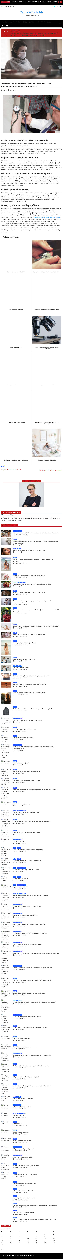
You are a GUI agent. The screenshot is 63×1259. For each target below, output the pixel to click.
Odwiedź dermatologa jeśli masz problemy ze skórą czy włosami (32, 967)
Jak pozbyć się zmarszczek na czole (23, 1212)
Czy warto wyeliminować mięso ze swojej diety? (27, 720)
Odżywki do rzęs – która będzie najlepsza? (26, 1077)
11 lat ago (18, 1150)
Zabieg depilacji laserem (20, 878)
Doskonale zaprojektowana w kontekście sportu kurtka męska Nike (33, 709)
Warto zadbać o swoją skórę (21, 763)
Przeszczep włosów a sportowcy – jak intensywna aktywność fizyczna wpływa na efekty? (34, 601)
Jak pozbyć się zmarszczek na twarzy (24, 1183)
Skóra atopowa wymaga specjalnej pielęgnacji (27, 1016)
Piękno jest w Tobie (19, 841)
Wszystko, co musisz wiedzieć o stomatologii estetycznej (30, 933)
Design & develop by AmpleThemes (23, 1255)
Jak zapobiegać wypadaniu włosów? (24, 737)
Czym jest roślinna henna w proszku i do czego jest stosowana (32, 821)
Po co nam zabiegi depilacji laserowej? (24, 729)
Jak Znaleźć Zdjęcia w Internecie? (51, 470)
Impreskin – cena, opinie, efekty (22, 1157)
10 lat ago (18, 1125)
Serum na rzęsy (17, 1123)
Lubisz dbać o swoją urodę (21, 804)
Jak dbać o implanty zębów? (21, 667)
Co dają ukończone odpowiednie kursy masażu (27, 832)
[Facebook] (52, 6)
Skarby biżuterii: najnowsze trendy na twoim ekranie (29, 592)
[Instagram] (57, 6)
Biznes (25, 22)
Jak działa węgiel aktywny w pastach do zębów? (27, 780)
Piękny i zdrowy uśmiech (20, 887)
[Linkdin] (60, 6)
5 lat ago (17, 722)
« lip (2, 1249)
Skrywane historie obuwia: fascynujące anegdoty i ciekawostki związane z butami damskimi (35, 542)
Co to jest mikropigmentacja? (22, 1038)
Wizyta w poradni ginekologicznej (23, 1149)
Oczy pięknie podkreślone (21, 1132)
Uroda (4, 22)
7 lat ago (17, 1087)
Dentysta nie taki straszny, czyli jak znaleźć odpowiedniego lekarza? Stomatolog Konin (33, 747)
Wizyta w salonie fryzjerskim (22, 1107)
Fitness (18, 22)
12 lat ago (18, 1159)
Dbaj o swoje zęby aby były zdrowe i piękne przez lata (29, 924)
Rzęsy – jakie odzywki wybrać (22, 1140)
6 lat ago (17, 814)
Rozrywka (32, 22)
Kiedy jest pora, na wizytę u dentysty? (24, 659)
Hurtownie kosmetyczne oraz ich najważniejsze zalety (29, 634)
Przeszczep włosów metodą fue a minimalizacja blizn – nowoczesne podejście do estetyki (36, 611)
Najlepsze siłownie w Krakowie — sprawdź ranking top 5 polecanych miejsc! (36, 532)
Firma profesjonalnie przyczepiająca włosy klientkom (29, 692)
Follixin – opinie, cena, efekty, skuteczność (26, 1165)
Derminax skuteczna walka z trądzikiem (25, 1174)
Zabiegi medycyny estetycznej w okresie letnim (27, 906)
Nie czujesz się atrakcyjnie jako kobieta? (25, 643)
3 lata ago (18, 586)
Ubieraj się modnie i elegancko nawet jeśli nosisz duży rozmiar (32, 1086)
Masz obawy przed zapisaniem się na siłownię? (27, 869)
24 (2, 1243)
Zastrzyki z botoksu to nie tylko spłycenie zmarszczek (29, 993)
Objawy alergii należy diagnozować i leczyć (26, 915)
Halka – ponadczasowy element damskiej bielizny (28, 849)
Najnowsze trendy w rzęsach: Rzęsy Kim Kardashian (29, 550)
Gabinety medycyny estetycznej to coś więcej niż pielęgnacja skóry (33, 980)
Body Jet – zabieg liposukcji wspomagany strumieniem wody (31, 676)
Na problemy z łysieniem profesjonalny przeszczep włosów (30, 895)
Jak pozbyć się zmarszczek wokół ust (24, 1198)
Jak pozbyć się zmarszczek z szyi (23, 1190)
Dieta (48, 22)
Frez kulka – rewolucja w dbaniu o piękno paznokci (29, 575)
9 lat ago (17, 1108)
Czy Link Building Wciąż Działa (11, 470)
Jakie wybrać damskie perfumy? (23, 1098)
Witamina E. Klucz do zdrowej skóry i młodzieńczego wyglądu (32, 584)
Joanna (25, 534)
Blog (3, 466)
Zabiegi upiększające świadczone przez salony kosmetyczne (31, 1066)
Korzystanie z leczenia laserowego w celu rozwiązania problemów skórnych (36, 953)
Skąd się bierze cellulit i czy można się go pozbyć (27, 860)
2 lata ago (18, 534)
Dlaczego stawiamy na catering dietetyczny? (26, 812)
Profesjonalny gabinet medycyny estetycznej (26, 771)
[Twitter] (55, 6)
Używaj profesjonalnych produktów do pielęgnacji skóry (30, 1027)
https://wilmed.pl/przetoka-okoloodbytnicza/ (47, 217)
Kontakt (5, 25)
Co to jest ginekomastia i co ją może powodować (27, 944)
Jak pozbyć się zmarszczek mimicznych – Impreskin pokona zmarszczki (34, 1219)
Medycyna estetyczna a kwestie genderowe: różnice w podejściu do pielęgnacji (33, 560)
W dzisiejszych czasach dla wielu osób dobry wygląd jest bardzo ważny (34, 1002)
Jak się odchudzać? (19, 1115)
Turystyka (41, 22)
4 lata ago (18, 644)
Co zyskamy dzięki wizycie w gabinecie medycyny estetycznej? (32, 1055)
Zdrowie (11, 22)
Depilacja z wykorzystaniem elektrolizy (25, 1046)
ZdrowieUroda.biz (31, 12)
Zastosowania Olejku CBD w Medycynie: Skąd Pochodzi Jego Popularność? (36, 626)
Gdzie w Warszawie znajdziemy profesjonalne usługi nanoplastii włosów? (35, 789)
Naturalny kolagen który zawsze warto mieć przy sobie (29, 684)
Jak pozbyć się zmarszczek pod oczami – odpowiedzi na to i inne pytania (35, 1205)
